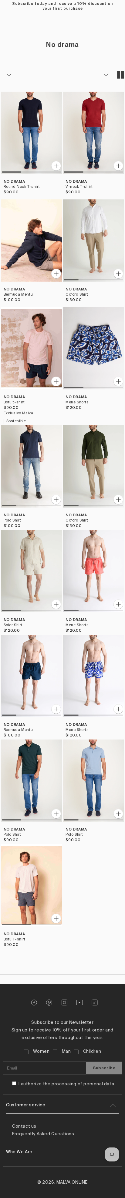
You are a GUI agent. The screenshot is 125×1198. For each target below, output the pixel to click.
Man (66, 1051)
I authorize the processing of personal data (66, 1084)
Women (41, 1051)
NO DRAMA (14, 181)
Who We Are (19, 1152)
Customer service (26, 1105)
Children (92, 1051)
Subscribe (104, 1068)
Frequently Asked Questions (43, 1134)
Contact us (24, 1126)
